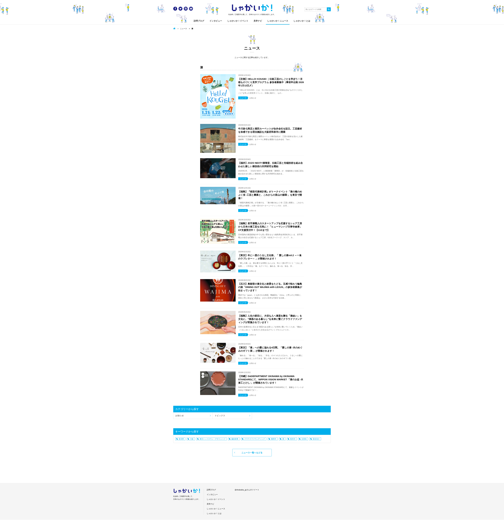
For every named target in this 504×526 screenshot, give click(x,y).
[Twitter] (180, 9)
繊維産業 (234, 439)
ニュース (183, 29)
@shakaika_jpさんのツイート (247, 490)
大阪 (191, 439)
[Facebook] (175, 9)
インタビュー (215, 21)
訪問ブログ (199, 21)
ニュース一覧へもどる (252, 452)
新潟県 (181, 439)
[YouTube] (191, 9)
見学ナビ (258, 21)
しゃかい (252, 8)
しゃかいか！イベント (237, 21)
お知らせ (179, 415)
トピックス (220, 415)
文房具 (304, 439)
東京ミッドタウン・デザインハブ (212, 439)
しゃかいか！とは (301, 21)
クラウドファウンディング (254, 439)
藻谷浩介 (316, 439)
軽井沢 (292, 439)
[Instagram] (186, 9)
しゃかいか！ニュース (277, 21)
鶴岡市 (273, 439)
